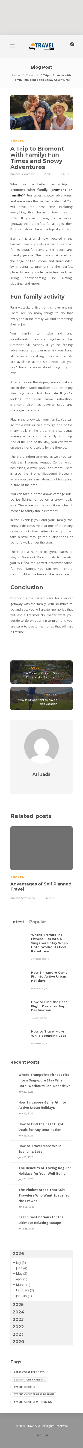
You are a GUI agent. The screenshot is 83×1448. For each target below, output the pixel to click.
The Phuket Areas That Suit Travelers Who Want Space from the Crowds (45, 1195)
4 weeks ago (39, 988)
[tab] (17, 921)
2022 (18, 1326)
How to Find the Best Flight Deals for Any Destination (40, 1127)
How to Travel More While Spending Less (39, 1149)
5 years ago (28, 898)
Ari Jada (15, 174)
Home (16, 75)
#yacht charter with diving (33, 1401)
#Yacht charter (25, 1387)
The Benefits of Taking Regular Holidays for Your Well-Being (44, 1171)
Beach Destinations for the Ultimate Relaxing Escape (41, 1220)
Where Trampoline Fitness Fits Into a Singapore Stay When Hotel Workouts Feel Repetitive (44, 1080)
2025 (18, 1304)
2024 (18, 1312)
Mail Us (43, 1435)
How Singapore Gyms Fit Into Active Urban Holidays (42, 1105)
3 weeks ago (38, 958)
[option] (41, 862)
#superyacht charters (29, 1379)
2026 (18, 1253)
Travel (30, 75)
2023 (18, 1319)
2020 (18, 1341)
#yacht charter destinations (34, 1394)
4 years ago (28, 174)
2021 (18, 1334)
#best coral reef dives (29, 1372)
